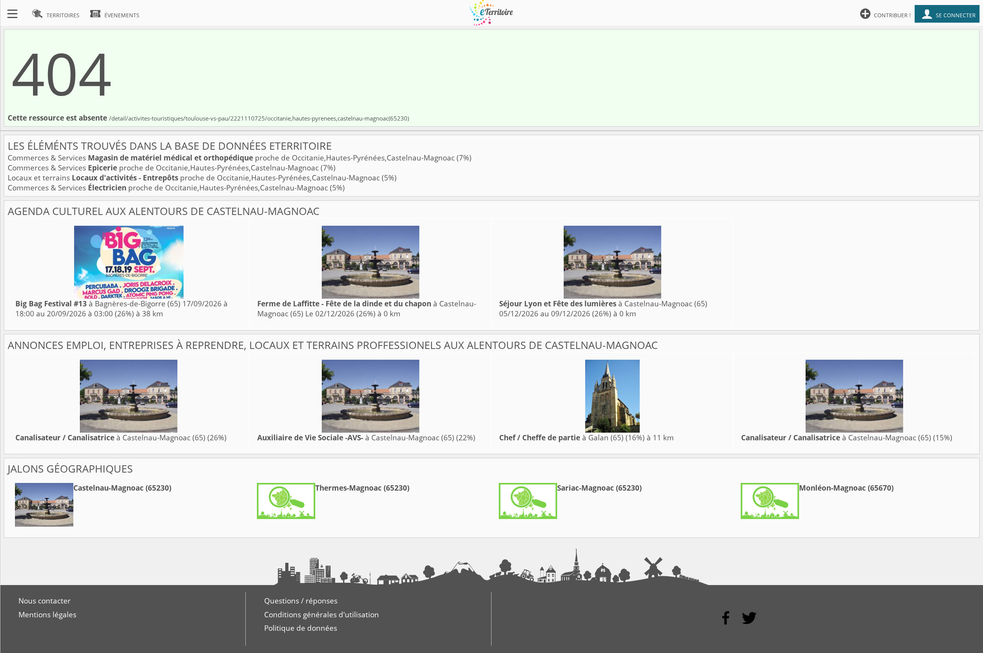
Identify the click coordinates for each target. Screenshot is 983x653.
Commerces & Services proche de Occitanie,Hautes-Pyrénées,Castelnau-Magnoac (232, 158)
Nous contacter (44, 601)
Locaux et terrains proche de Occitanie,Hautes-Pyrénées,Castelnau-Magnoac (195, 178)
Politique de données (300, 628)
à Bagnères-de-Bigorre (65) (97, 304)
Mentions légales (47, 615)
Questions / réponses (301, 601)
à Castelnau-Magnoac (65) (603, 304)
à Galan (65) (561, 438)
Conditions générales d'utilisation (321, 615)
